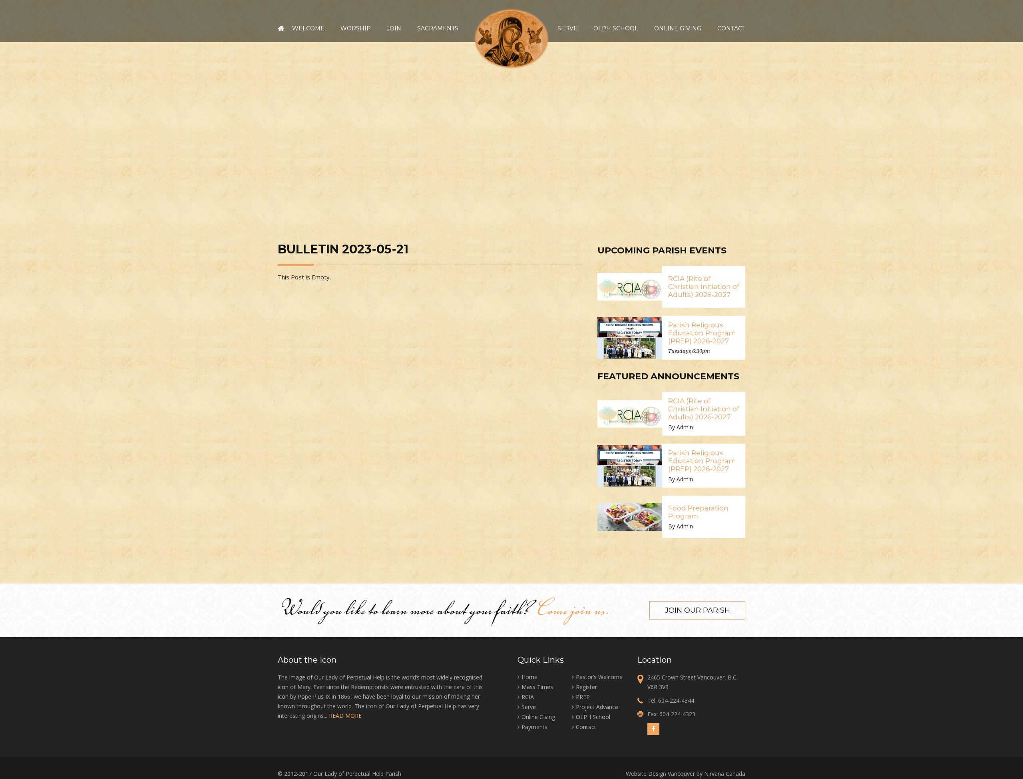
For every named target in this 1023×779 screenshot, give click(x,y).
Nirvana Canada (724, 773)
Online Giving (677, 28)
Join (394, 28)
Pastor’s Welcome (599, 677)
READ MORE (345, 715)
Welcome (308, 28)
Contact (731, 28)
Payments (534, 727)
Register (586, 687)
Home (281, 28)
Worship (355, 28)
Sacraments (437, 28)
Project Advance (597, 707)
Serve (567, 28)
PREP (583, 697)
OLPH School (615, 28)
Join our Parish (697, 610)
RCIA (527, 697)
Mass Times (537, 687)
